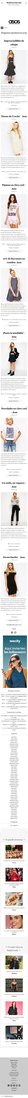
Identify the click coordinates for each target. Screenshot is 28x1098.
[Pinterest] (14, 1085)
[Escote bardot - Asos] (14, 580)
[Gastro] (14, 905)
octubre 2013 (14, 804)
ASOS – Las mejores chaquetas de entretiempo (14, 694)
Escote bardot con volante (8, 721)
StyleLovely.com (14, 3)
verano (18, 171)
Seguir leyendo (13, 109)
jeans (12, 543)
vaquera (14, 395)
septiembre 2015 (14, 763)
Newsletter (14, 1088)
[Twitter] (15, 632)
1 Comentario (14, 105)
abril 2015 (14, 772)
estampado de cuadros (11, 393)
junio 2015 (14, 769)
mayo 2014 (14, 792)
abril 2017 (14, 737)
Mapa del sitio (14, 1066)
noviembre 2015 (14, 760)
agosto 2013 (14, 807)
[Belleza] (14, 928)
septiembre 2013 (14, 806)
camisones (18, 244)
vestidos (24, 319)
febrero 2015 (14, 776)
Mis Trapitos (4, 715)
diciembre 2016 (14, 744)
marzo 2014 (14, 795)
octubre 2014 (14, 783)
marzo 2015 (14, 774)
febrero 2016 (14, 754)
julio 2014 (14, 788)
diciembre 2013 (14, 800)
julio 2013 (14, 809)
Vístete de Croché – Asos (14, 116)
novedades (12, 469)
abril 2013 (14, 814)
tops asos (12, 102)
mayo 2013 (14, 813)
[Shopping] (14, 969)
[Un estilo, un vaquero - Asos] (14, 509)
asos (3, 101)
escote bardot (12, 614)
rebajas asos (13, 101)
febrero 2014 (14, 797)
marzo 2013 (14, 816)
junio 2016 (14, 749)
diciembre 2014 (14, 779)
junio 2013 (14, 811)
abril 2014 (14, 793)
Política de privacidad (14, 1074)
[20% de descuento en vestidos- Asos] (14, 285)
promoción (20, 319)
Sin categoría (14, 825)
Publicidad (14, 1064)
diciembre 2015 (14, 758)
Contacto (14, 1067)
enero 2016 (14, 756)
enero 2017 (14, 742)
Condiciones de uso (14, 1072)
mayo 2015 (14, 770)
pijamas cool (22, 244)
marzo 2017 (14, 739)
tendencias (14, 171)
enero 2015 (14, 777)
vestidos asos (17, 102)
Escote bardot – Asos (14, 557)
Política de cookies (14, 1075)
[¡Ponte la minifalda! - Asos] (14, 359)
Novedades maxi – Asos (17, 719)
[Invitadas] (14, 1039)
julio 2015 (14, 767)
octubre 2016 (14, 747)
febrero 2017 (14, 740)
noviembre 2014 (14, 781)
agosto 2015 (14, 765)
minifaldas (18, 393)
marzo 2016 (14, 753)
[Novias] (14, 858)
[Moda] (14, 881)
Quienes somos (14, 1062)
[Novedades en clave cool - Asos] (14, 435)
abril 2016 (14, 751)
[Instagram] (16, 1085)
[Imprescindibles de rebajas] (14, 67)
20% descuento (6, 319)
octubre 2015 (14, 761)
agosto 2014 (14, 786)
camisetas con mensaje (10, 244)
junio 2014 (14, 790)
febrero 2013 (14, 818)
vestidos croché (23, 171)
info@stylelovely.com (14, 625)
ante (3, 393)
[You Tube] (19, 1085)
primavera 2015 (7, 101)
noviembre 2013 (14, 802)
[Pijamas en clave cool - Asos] (14, 211)
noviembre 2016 (14, 746)
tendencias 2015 (17, 245)
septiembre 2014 (14, 784)
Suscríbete (14, 1090)
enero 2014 (14, 799)
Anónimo (5, 724)
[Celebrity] (14, 991)
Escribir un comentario (14, 174)
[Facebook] (12, 632)
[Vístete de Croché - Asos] (14, 139)
